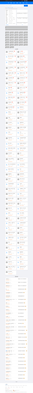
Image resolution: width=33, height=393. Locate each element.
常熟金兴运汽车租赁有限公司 (21, 306)
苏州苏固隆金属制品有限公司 (21, 309)
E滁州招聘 (8, 385)
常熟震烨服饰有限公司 (20, 378)
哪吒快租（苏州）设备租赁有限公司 (22, 285)
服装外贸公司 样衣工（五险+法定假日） (10, 326)
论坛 (8, 0)
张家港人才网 (13, 385)
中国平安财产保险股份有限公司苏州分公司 (22, 330)
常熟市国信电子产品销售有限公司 (22, 350)
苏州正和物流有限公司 (20, 374)
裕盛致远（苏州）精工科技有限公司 (22, 278)
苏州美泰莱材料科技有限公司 (21, 289)
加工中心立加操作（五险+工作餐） (10, 323)
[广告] (16, 27)
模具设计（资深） (8, 337)
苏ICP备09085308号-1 (7, 389)
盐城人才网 (11, 385)
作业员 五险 (7, 278)
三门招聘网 (23, 385)
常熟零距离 (7, 0)
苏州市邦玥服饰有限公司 (21, 302)
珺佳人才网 (21, 385)
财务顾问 (14, 17)
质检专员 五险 (7, 282)
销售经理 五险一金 (8, 285)
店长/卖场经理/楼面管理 (11, 13)
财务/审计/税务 (7, 17)
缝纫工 (6, 302)
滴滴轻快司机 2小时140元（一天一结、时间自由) (10, 299)
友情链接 (6, 384)
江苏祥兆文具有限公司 (20, 354)
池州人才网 (18, 385)
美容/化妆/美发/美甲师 (11, 20)
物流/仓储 (7, 10)
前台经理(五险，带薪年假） (9, 340)
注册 (26, 0)
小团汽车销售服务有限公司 (21, 299)
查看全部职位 (7, 24)
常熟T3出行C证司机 (8, 361)
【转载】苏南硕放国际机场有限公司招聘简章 (12, 8)
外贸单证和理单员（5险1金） (9, 347)
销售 (8, 7)
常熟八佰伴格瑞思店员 (8, 313)
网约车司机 (7, 306)
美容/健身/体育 (7, 20)
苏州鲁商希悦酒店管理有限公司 (21, 340)
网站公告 (7, 8)
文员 (9, 7)
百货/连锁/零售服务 (7, 13)
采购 (6, 23)
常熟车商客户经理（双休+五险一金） (10, 330)
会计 (10, 7)
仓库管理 (7, 374)
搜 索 (25, 5)
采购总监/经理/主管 (10, 23)
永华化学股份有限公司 (20, 357)
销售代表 (7, 357)
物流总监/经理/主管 (10, 10)
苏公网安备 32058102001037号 (16, 390)
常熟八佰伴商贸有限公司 (21, 313)
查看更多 (16, 381)
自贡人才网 (26, 385)
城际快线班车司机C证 (8, 364)
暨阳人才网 (16, 385)
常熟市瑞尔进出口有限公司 (21, 326)
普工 (6, 289)
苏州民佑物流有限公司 (20, 292)
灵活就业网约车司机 (8, 371)
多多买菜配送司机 (8, 292)
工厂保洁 (7, 333)
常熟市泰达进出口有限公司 (21, 347)
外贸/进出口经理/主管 (11, 16)
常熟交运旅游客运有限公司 (21, 361)
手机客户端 (11, 0)
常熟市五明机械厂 (20, 323)
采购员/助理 (14, 23)
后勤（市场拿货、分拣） (9, 350)
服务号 (22, 0)
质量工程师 (7, 309)
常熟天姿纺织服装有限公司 (21, 333)
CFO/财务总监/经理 (10, 17)
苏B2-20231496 (10, 390)
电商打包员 (7, 378)
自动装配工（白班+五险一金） (9, 354)
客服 (12, 7)
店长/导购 (7, 316)
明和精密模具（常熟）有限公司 (21, 337)
